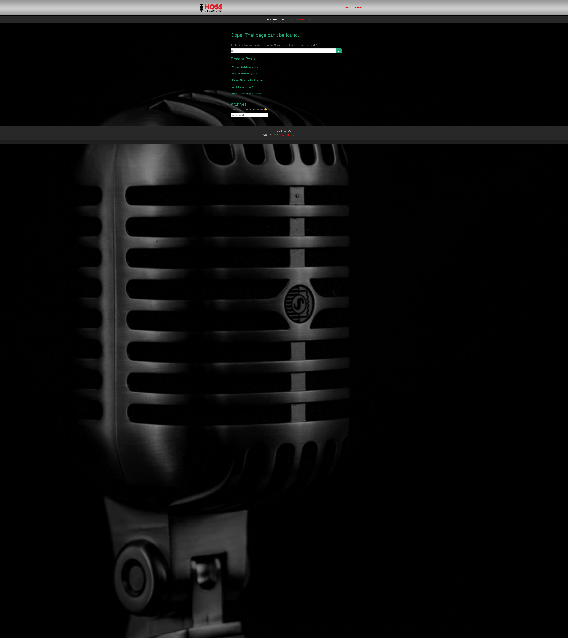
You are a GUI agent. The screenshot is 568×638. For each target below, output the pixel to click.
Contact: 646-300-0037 (271, 19)
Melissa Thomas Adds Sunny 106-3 (249, 80)
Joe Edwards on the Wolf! (244, 86)
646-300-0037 (270, 135)
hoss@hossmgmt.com (298, 19)
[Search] (339, 50)
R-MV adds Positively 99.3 (244, 73)
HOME (348, 7)
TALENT (358, 7)
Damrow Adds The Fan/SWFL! (247, 93)
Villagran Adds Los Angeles (245, 67)
